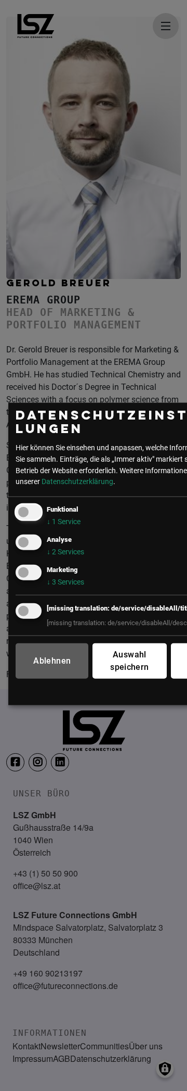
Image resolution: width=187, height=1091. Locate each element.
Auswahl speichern (129, 661)
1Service (64, 521)
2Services (65, 552)
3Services (65, 582)
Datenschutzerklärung (77, 481)
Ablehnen (52, 661)
